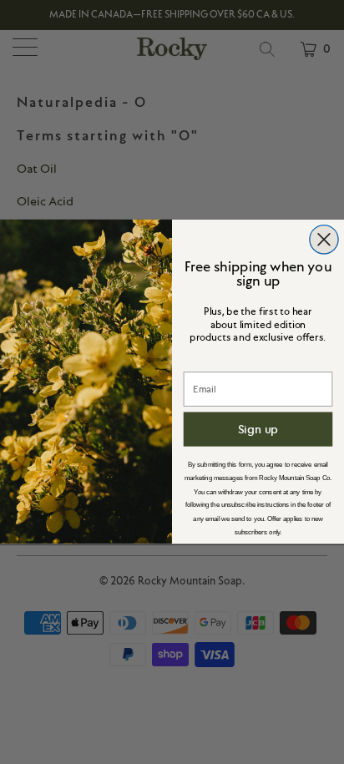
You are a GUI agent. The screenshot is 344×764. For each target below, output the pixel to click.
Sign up (258, 429)
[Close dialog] (324, 239)
